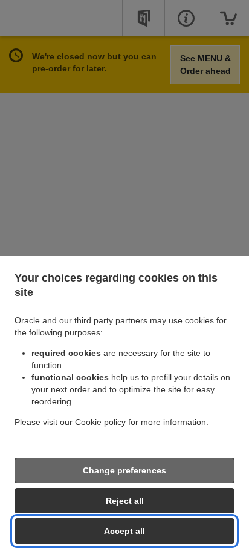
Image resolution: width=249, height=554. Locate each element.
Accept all (124, 531)
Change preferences (124, 470)
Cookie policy (100, 422)
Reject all (125, 501)
